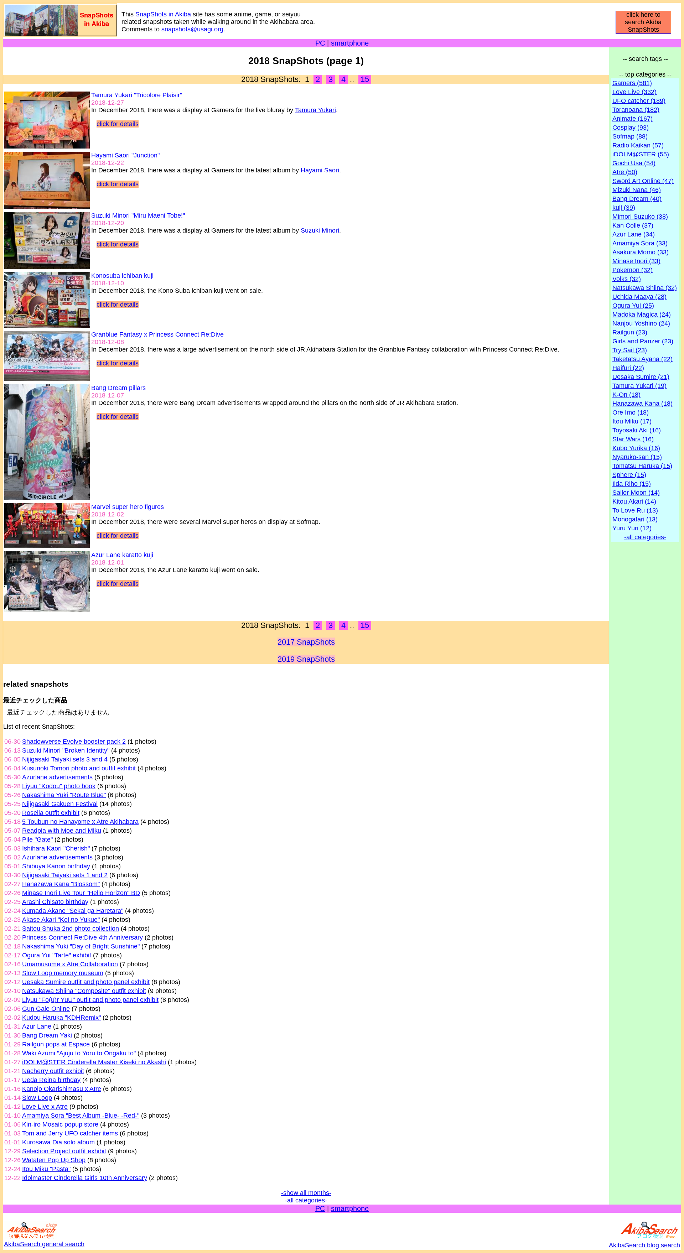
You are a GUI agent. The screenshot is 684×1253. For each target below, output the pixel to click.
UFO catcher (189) (638, 100)
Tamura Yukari (315, 110)
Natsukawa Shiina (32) (644, 287)
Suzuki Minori (320, 230)
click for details (118, 124)
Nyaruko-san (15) (637, 457)
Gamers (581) (632, 83)
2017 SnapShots (306, 642)
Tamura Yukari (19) (639, 385)
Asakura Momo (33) (640, 252)
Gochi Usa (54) (634, 163)
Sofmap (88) (630, 136)
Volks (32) (626, 278)
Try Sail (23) (629, 350)
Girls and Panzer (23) (642, 341)
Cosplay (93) (630, 127)
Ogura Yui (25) (633, 305)
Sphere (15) (629, 474)
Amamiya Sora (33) (640, 243)
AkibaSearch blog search (644, 1245)
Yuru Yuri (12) (632, 528)
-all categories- (306, 1200)
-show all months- (306, 1192)
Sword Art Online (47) (643, 180)
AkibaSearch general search (44, 1244)
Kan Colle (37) (632, 225)
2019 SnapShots (306, 659)
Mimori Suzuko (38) (640, 216)
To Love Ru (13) (635, 510)
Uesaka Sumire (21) (640, 376)
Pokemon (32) (632, 270)
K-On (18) (626, 394)
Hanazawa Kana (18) (642, 403)
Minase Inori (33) (636, 261)
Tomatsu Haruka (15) (642, 465)
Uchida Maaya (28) (639, 296)
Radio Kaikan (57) (638, 145)
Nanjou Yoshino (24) (641, 323)
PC (320, 43)
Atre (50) (624, 172)
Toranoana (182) (635, 109)
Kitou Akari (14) (634, 501)
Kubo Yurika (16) (636, 448)
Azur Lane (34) (633, 234)
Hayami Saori (320, 170)
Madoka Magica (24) (641, 314)
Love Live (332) (634, 91)
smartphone (350, 43)
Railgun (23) (629, 332)
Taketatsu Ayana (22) (642, 359)
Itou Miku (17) (632, 421)
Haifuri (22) (628, 367)
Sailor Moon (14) (636, 492)
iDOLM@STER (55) (640, 154)
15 (364, 79)
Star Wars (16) (633, 439)
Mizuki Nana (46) (636, 189)
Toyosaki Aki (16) (636, 430)
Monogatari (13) (635, 519)
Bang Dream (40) (637, 198)
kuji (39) (623, 207)
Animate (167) (632, 118)
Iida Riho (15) (631, 483)
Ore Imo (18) (630, 412)
